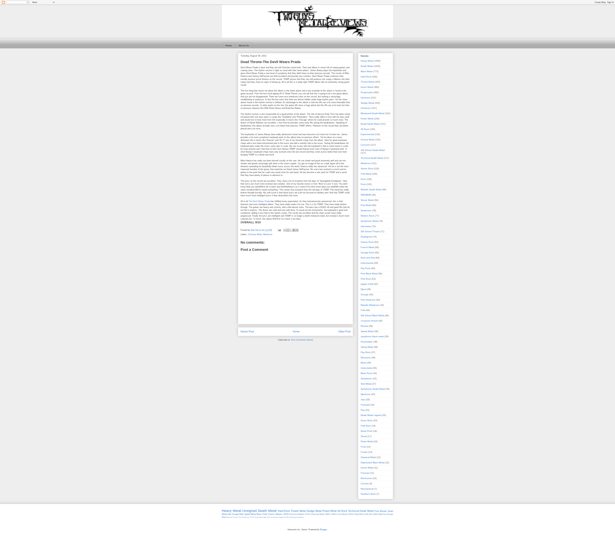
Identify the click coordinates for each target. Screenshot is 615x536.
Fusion (364, 452)
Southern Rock (368, 494)
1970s (252, 517)
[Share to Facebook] (294, 230)
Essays (390, 514)
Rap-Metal (359, 514)
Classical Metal (368, 457)
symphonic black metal (372, 336)
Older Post (344, 331)
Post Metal (366, 205)
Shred (364, 436)
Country (365, 483)
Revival (364, 326)
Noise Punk (366, 431)
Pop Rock (365, 352)
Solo (370, 514)
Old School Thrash (370, 231)
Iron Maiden (299, 514)
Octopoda (274, 517)
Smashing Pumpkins (296, 517)
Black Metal (366, 71)
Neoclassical (367, 489)
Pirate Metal (367, 441)
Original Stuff (283, 517)
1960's (376, 514)
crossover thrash (369, 320)
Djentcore (365, 394)
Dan (229, 514)
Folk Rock (366, 425)
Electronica (366, 478)
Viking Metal (367, 347)
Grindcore (366, 108)
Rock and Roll (368, 257)
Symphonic (366, 378)
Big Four (382, 514)
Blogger (323, 529)
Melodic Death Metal (371, 189)
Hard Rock (366, 76)
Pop (363, 410)
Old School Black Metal (372, 315)
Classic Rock (367, 242)
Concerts (365, 145)
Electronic (366, 357)
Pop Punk (365, 268)
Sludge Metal (367, 103)
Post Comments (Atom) (302, 340)
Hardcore (365, 97)
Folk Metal (366, 174)
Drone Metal (367, 467)
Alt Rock (365, 129)
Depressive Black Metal (372, 462)
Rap (224, 517)
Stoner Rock (367, 168)
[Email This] (285, 230)
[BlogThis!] (288, 230)
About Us (244, 45)
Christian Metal (255, 234)
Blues (363, 362)
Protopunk (245, 517)
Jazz (363, 399)
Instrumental (367, 263)
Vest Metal (366, 384)
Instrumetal (366, 368)
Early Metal (259, 517)
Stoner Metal (367, 200)
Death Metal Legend (371, 415)
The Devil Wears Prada (259, 201)
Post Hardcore (368, 299)
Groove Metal (367, 139)
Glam (264, 514)
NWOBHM (366, 194)
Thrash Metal (367, 82)
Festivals (365, 404)
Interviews (366, 226)
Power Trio (237, 517)
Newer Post (247, 331)
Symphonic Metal (369, 221)
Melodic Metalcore (370, 305)
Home (229, 45)
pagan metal (367, 284)
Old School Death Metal (373, 150)
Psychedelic (367, 341)
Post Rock (366, 279)
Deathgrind (366, 236)
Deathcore (366, 210)
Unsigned (249, 510)
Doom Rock (367, 420)
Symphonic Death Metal (373, 389)
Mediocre (229, 517)
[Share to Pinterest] (297, 230)
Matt (241, 514)
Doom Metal (367, 87)
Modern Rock (367, 215)
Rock (363, 179)
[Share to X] (291, 230)
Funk (363, 446)
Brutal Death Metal (370, 124)
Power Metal (367, 118)
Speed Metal (367, 331)
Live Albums (342, 514)
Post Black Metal (369, 273)
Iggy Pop (266, 517)
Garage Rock (367, 252)
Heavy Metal (367, 61)
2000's (351, 514)
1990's (334, 514)
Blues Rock (366, 373)
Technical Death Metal (372, 158)
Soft (366, 514)
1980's (328, 514)
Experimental (367, 134)
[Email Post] (279, 230)
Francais (365, 473)
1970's (308, 514)
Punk (363, 184)
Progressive (367, 92)
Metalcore (267, 234)
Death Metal (367, 66)
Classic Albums (275, 514)
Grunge (364, 294)
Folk (363, 310)
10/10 (285, 514)
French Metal (367, 247)
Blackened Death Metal (372, 113)
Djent (363, 289)
